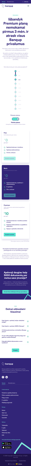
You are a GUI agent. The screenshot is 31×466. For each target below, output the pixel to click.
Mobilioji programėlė (7, 402)
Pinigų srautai (5, 397)
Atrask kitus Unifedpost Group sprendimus (15, 291)
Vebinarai (4, 430)
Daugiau (15, 350)
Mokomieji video (6, 432)
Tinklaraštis (5, 425)
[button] (26, 2)
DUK (3, 435)
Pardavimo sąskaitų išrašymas (9, 392)
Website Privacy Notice (11, 460)
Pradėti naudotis (9, 234)
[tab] (3, 384)
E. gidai (3, 427)
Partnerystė (5, 415)
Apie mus (4, 412)
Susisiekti (4, 417)
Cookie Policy (22, 460)
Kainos (3, 410)
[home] (9, 5)
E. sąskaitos (5, 400)
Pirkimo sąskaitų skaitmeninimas (10, 395)
